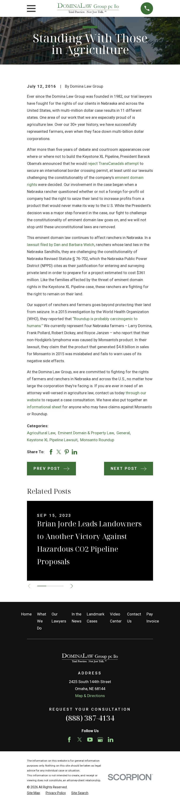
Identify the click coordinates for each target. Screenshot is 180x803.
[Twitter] (79, 739)
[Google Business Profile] (100, 739)
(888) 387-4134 (90, 718)
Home (26, 614)
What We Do (41, 621)
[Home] (88, 8)
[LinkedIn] (110, 739)
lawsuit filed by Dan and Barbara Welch (60, 244)
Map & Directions (90, 696)
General (123, 433)
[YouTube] (90, 739)
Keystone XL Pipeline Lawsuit (52, 440)
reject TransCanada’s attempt (113, 163)
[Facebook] (69, 739)
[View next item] (72, 586)
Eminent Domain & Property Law (86, 433)
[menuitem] (33, 793)
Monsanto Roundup (97, 440)
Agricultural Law (41, 433)
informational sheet (44, 407)
